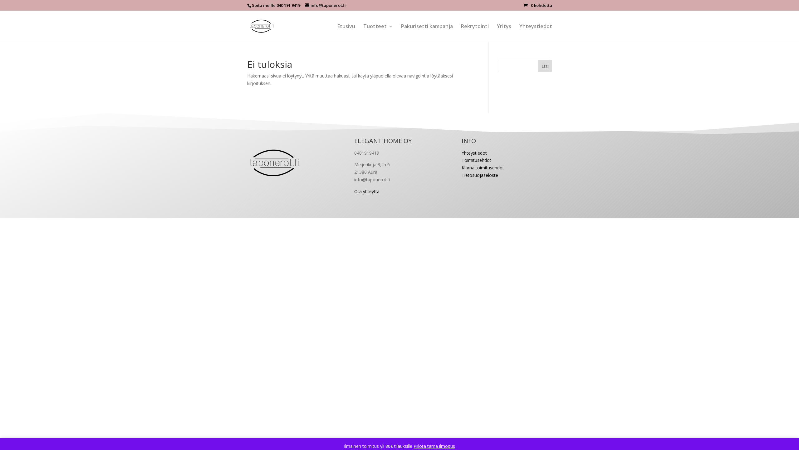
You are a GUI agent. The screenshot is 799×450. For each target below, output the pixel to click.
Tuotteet (375, 27)
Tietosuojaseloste (480, 175)
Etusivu (346, 27)
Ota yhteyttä (367, 191)
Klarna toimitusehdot (483, 168)
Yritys (504, 27)
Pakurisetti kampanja (427, 27)
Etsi (545, 66)
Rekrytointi (475, 27)
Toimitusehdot (476, 160)
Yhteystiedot (535, 27)
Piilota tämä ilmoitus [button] (434, 446)
